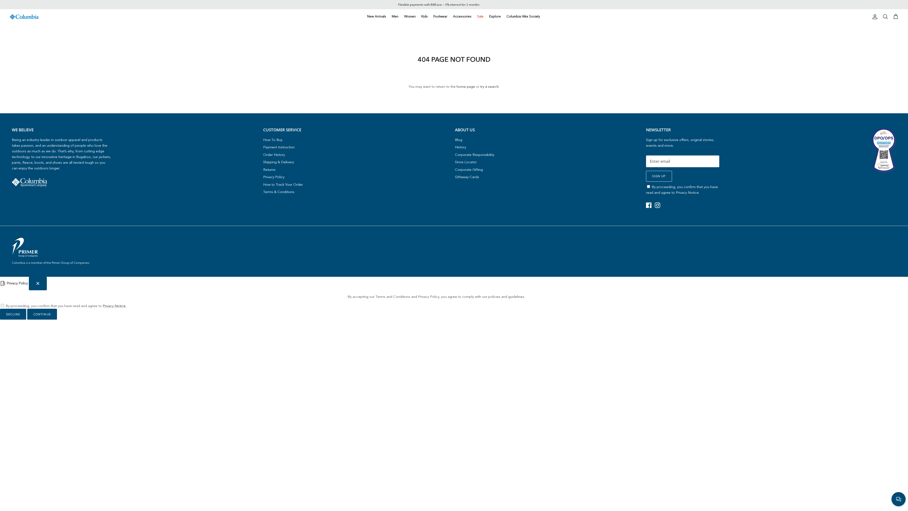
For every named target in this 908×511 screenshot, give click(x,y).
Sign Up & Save (497, 281)
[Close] (542, 211)
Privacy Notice (510, 271)
